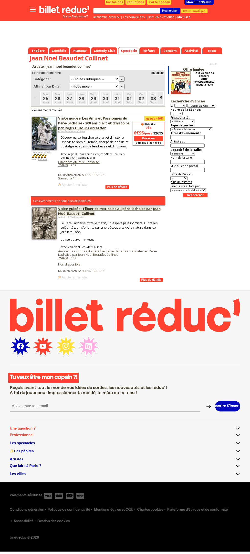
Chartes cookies (150, 510)
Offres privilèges (194, 10)
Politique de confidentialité (69, 510)
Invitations (114, 2)
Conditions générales (27, 510)
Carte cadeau (159, 2)
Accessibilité (23, 521)
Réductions (135, 2)
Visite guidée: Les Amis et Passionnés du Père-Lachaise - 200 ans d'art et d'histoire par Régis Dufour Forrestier (93, 123)
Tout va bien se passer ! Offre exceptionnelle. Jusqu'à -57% (204, 78)
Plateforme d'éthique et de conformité (197, 510)
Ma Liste (183, 17)
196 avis (42, 159)
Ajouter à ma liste (74, 185)
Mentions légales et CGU (113, 510)
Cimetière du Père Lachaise (78, 162)
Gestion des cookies (53, 521)
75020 (63, 165)
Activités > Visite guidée (71, 131)
